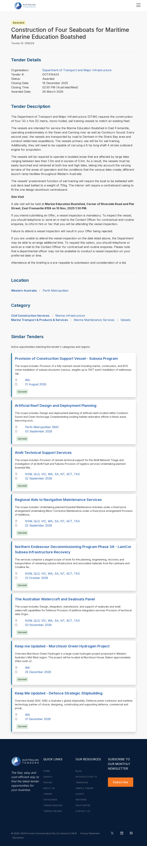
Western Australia (24, 290)
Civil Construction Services (30, 315)
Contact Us (83, 811)
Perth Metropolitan (55, 290)
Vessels (125, 320)
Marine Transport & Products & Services (39, 320)
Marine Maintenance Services (94, 320)
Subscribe (120, 782)
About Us (49, 788)
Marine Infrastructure (70, 315)
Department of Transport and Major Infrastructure (77, 70)
